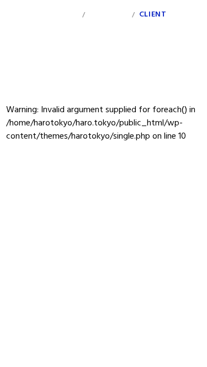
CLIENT (152, 14)
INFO (192, 14)
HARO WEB (22, 17)
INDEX (66, 14)
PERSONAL (108, 14)
